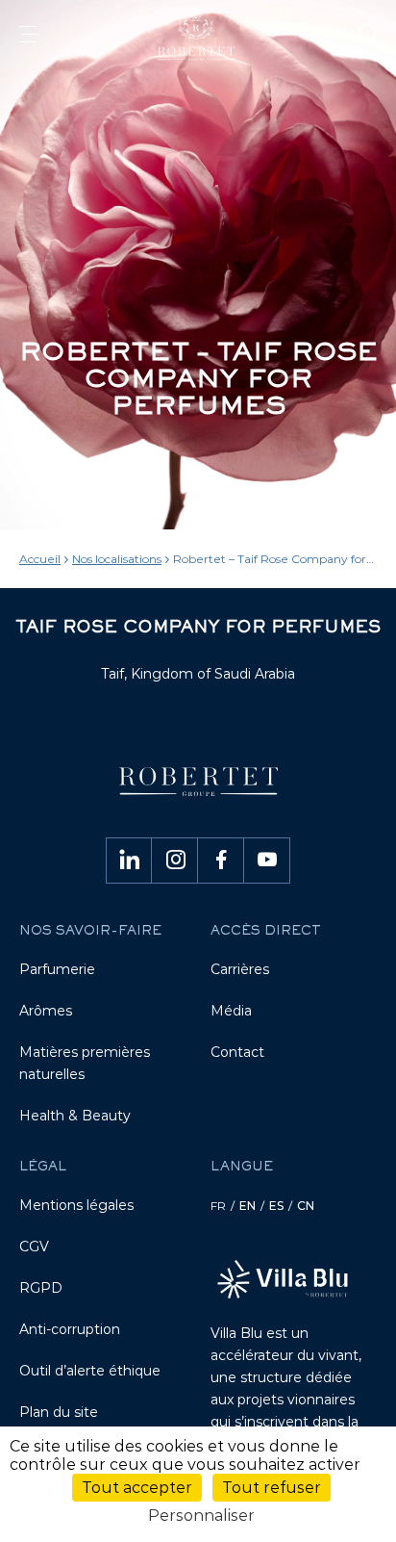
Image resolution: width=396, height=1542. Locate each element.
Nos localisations (116, 559)
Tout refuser (271, 1487)
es (276, 1205)
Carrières (239, 969)
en (247, 1205)
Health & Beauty (75, 1115)
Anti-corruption (69, 1329)
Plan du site (58, 1412)
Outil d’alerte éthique (90, 1370)
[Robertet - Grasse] (198, 37)
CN (305, 1205)
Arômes (45, 1010)
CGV (34, 1246)
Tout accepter (137, 1487)
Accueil (40, 559)
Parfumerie (57, 969)
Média (231, 1010)
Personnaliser (201, 1515)
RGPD (40, 1288)
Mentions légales (76, 1205)
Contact (237, 1052)
